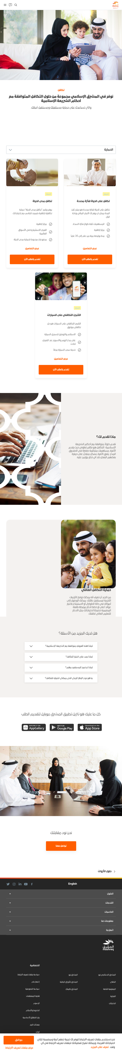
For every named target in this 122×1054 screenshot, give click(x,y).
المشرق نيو (73, 975)
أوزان (38, 1032)
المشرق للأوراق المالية (69, 982)
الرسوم (36, 1003)
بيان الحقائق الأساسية (31, 1017)
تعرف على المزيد (100, 1047)
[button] (19, 1048)
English (72, 884)
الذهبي (113, 982)
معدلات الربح (35, 1025)
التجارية (113, 996)
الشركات (112, 1003)
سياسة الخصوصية (32, 989)
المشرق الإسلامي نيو (107, 975)
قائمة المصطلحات (33, 996)
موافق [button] (18, 1040)
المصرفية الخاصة (109, 989)
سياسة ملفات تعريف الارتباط (29, 974)
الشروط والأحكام (33, 1010)
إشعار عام (36, 982)
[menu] (5, 4)
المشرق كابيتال (72, 989)
